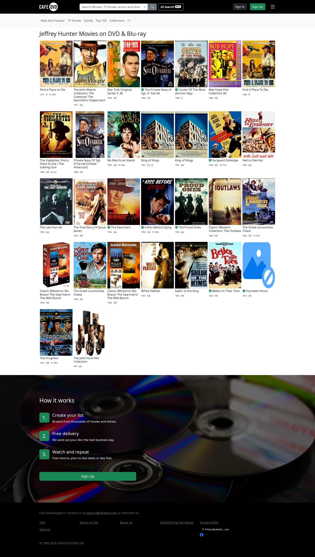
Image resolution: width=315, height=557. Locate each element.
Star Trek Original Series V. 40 (119, 91)
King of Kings (150, 160)
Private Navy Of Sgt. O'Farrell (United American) (87, 163)
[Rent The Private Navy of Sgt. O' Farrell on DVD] (157, 64)
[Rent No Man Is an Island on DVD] (123, 134)
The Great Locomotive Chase (257, 229)
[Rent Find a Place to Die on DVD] (56, 64)
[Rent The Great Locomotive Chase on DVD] (258, 201)
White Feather (150, 291)
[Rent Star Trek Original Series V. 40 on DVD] (123, 64)
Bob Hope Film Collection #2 (219, 91)
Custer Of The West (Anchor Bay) (190, 91)
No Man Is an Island (121, 160)
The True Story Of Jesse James (90, 229)
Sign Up (87, 476)
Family (88, 21)
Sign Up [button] (257, 7)
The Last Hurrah (51, 227)
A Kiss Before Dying (158, 227)
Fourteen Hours (257, 291)
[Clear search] (145, 6)
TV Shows (74, 21)
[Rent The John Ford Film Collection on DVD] (90, 332)
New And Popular (53, 21)
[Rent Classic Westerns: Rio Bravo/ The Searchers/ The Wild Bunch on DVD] (56, 265)
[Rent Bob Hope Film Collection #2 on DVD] (225, 64)
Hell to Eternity (252, 160)
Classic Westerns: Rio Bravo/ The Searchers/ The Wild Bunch (55, 294)
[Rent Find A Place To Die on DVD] (258, 64)
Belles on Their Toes (226, 291)
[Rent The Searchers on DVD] (123, 201)
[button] (273, 6)
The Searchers (121, 227)
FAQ (42, 523)
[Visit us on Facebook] (201, 534)
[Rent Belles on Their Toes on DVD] (225, 265)
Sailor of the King (187, 291)
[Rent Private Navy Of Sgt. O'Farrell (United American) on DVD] (90, 134)
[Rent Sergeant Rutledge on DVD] (225, 134)
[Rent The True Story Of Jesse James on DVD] (90, 201)
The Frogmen (49, 358)
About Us (126, 523)
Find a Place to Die (52, 90)
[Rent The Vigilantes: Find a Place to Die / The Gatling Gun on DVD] (56, 134)
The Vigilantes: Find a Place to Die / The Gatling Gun (54, 163)
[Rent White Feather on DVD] (157, 265)
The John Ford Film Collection (86, 360)
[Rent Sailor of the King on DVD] (191, 265)
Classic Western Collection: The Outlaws (225, 229)
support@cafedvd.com (102, 513)
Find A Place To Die (255, 90)
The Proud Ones (190, 227)
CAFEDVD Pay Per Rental (176, 523)
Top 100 (101, 21)
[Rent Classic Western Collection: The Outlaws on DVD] (225, 201)
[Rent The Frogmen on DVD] (56, 332)
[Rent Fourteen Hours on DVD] (258, 265)
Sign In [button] (240, 7)
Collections (117, 21)
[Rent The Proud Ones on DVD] (191, 201)
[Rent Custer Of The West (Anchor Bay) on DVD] (191, 64)
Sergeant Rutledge (225, 160)
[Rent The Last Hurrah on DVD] (56, 201)
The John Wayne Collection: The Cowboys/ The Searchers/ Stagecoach (89, 95)
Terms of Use (89, 523)
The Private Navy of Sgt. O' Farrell (156, 91)
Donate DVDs (209, 523)
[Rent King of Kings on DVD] (157, 134)
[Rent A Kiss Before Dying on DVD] (157, 201)
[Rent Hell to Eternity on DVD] (258, 134)
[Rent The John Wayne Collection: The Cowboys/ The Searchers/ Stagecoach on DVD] (90, 64)
